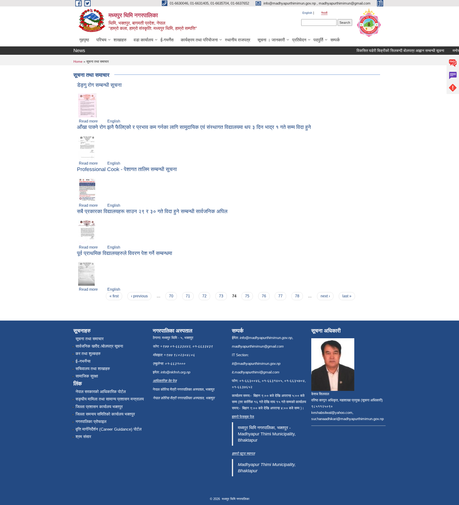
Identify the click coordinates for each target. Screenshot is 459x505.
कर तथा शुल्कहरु (88, 353)
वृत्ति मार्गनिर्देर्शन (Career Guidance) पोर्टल (109, 429)
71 (188, 296)
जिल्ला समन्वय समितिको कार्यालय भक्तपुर (105, 414)
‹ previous (139, 296)
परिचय (101, 40)
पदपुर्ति (318, 40)
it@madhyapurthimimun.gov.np (256, 363)
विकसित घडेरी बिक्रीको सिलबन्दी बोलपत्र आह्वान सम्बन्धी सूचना (395, 51)
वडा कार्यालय (143, 40)
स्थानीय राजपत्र (237, 40)
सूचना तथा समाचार (90, 339)
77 (280, 296)
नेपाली (324, 13)
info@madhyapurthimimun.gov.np (266, 338)
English (307, 13)
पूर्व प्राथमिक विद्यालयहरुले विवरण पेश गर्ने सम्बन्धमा (124, 253)
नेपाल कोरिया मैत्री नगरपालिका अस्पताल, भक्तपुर (184, 398)
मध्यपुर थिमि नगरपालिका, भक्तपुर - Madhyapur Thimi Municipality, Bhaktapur (267, 434)
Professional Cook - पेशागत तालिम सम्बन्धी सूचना (127, 169)
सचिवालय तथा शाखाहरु (93, 368)
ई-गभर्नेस (167, 40)
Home (77, 61)
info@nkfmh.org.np (175, 372)
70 (171, 296)
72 (204, 296)
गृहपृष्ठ (84, 40)
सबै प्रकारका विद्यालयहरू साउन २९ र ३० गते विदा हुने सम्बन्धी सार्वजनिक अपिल (152, 211)
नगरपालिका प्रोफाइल (91, 421)
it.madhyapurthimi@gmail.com (255, 372)
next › (325, 296)
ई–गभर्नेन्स (83, 361)
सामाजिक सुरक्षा (87, 376)
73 (221, 296)
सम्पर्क (335, 40)
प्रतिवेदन (299, 40)
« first (114, 296)
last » (346, 296)
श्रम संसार (83, 436)
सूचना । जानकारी (271, 40)
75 (247, 296)
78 (297, 296)
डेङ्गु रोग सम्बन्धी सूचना (99, 85)
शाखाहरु (120, 40)
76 (264, 296)
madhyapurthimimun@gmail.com (258, 346)
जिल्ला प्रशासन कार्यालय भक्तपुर (99, 407)
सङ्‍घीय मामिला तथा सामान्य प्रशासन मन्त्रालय (110, 399)
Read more (88, 121)
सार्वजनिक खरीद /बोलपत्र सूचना (99, 346)
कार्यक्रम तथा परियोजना (199, 40)
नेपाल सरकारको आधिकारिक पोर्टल (101, 391)
